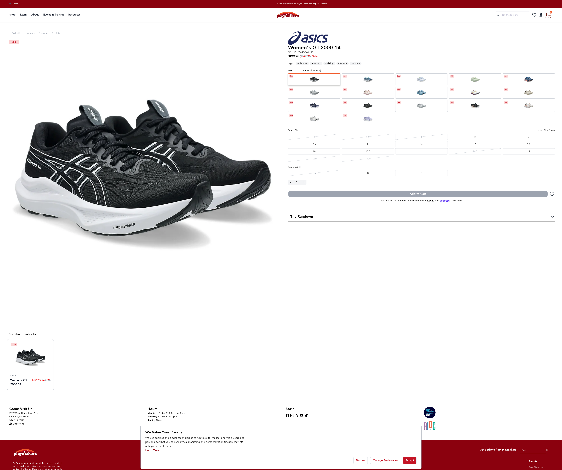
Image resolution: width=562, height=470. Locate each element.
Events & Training (53, 15)
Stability (329, 63)
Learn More (152, 450)
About (35, 15)
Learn (23, 15)
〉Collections (16, 33)
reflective (302, 63)
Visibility (342, 63)
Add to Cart (418, 194)
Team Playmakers (536, 467)
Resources (74, 15)
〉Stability (54, 33)
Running (316, 63)
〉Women (29, 33)
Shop (12, 15)
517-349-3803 (16, 420)
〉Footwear (42, 33)
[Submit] (497, 15)
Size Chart (549, 130)
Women (356, 63)
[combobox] (512, 15)
